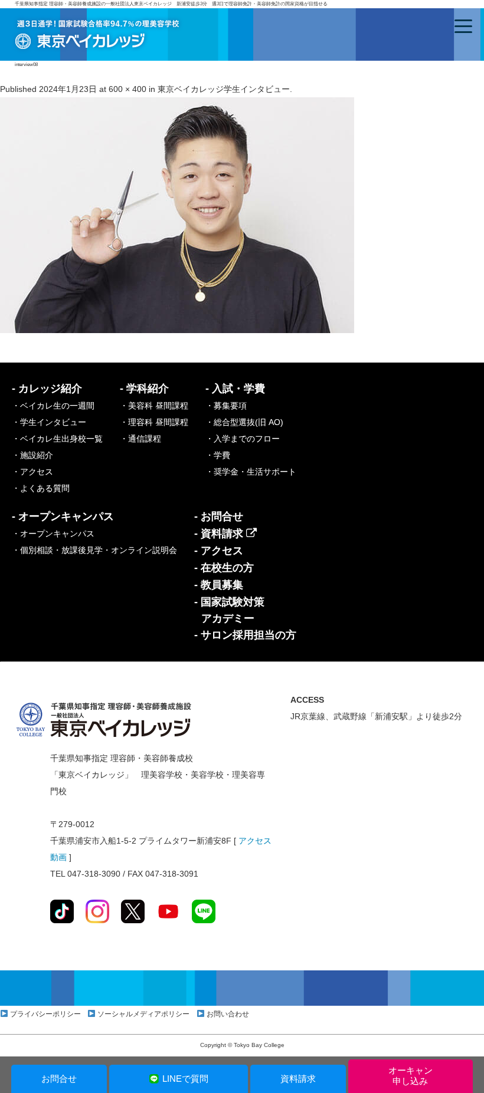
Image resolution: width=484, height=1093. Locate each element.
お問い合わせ (228, 1014)
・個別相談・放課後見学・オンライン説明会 (94, 550)
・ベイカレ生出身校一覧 (57, 438)
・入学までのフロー (242, 438)
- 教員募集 (218, 585)
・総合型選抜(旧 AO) (244, 422)
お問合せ (59, 1079)
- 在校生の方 (224, 568)
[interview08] (177, 214)
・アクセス (32, 471)
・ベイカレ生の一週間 (53, 405)
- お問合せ (218, 516)
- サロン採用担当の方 (245, 635)
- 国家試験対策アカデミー (229, 610)
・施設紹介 (32, 455)
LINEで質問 (185, 1079)
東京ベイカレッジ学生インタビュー (224, 89)
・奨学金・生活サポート (250, 471)
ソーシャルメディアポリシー (143, 1014)
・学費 (217, 455)
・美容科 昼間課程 (154, 405)
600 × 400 (127, 89)
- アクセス (218, 551)
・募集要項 (226, 405)
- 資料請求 (220, 533)
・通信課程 (140, 438)
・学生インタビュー (49, 422)
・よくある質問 (41, 488)
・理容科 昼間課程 (154, 422)
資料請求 (298, 1079)
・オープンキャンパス (53, 533)
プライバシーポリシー (45, 1014)
